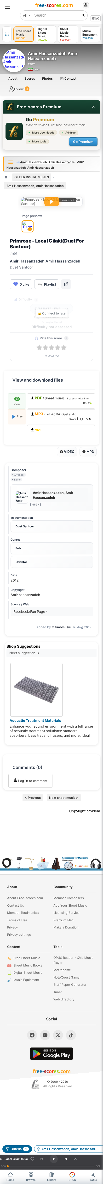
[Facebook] (32, 1035)
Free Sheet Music (26, 958)
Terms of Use (17, 920)
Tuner (57, 992)
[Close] (93, 106)
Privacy (12, 927)
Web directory (63, 999)
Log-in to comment (32, 781)
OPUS (72, 1180)
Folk (18, 548)
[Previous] (42, 1159)
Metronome (62, 970)
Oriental (21, 562)
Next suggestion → (24, 653)
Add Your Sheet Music (70, 905)
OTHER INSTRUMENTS (31, 177)
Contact (70, 78)
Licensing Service (66, 913)
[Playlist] (76, 1159)
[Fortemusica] (35, 1084)
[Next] (66, 1159)
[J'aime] (32, 1159)
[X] (58, 1035)
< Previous (33, 798)
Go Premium (83, 142)
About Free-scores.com (25, 898)
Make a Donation (66, 927)
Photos (47, 78)
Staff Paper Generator (69, 984)
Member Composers (68, 898)
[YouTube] (45, 1035)
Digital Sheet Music (27, 972)
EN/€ (95, 18)
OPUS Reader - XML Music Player (73, 960)
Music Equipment (26, 980)
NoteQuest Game (66, 977)
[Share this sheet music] (66, 284)
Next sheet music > (63, 798)
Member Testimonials (23, 913)
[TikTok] (71, 1035)
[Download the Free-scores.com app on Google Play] (51, 1053)
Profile (93, 1180)
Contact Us (15, 905)
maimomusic (61, 627)
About (12, 78)
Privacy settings (19, 934)
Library (51, 1180)
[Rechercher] (83, 15)
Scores (30, 78)
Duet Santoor (25, 526)
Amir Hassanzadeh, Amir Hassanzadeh (35, 186)
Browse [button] (31, 1180)
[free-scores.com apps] (6, 34)
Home (10, 1180)
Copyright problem (84, 811)
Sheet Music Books (27, 965)
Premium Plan (63, 920)
